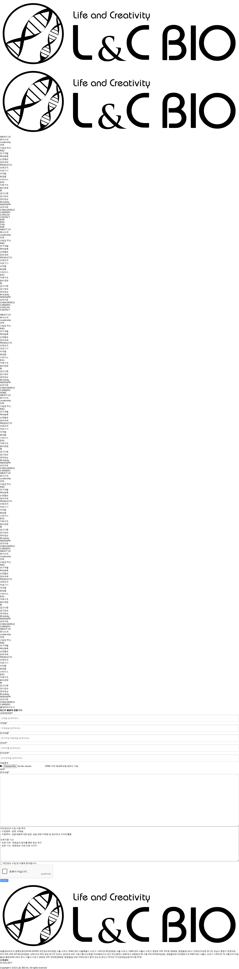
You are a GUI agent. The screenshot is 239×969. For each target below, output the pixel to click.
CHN (2, 224)
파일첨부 (4, 763)
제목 (2, 769)
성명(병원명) (6, 713)
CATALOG (5, 215)
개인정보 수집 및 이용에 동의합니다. (20, 863)
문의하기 (4, 880)
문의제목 (4, 753)
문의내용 (4, 772)
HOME (3, 393)
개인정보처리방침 (47, 951)
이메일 (3, 723)
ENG (2, 222)
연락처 (3, 743)
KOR (2, 219)
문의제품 (4, 733)
